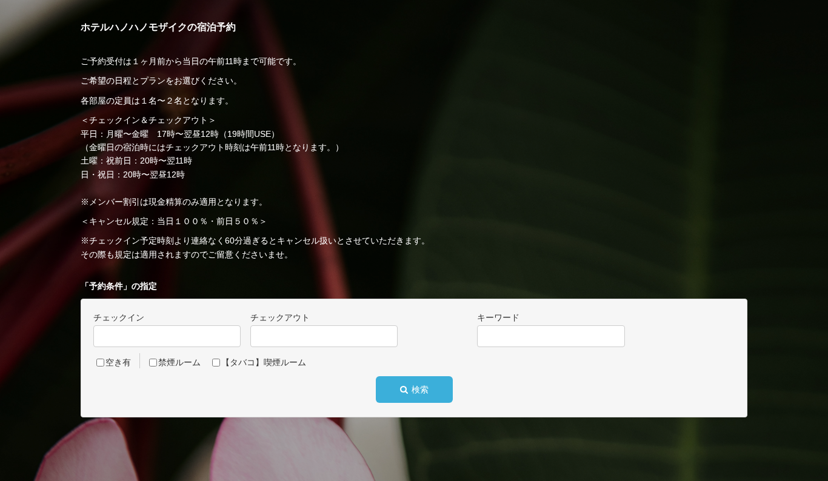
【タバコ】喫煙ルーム (263, 362)
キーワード (498, 317)
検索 (419, 389)
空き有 (118, 362)
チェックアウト (280, 317)
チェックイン (118, 317)
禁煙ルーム (179, 362)
